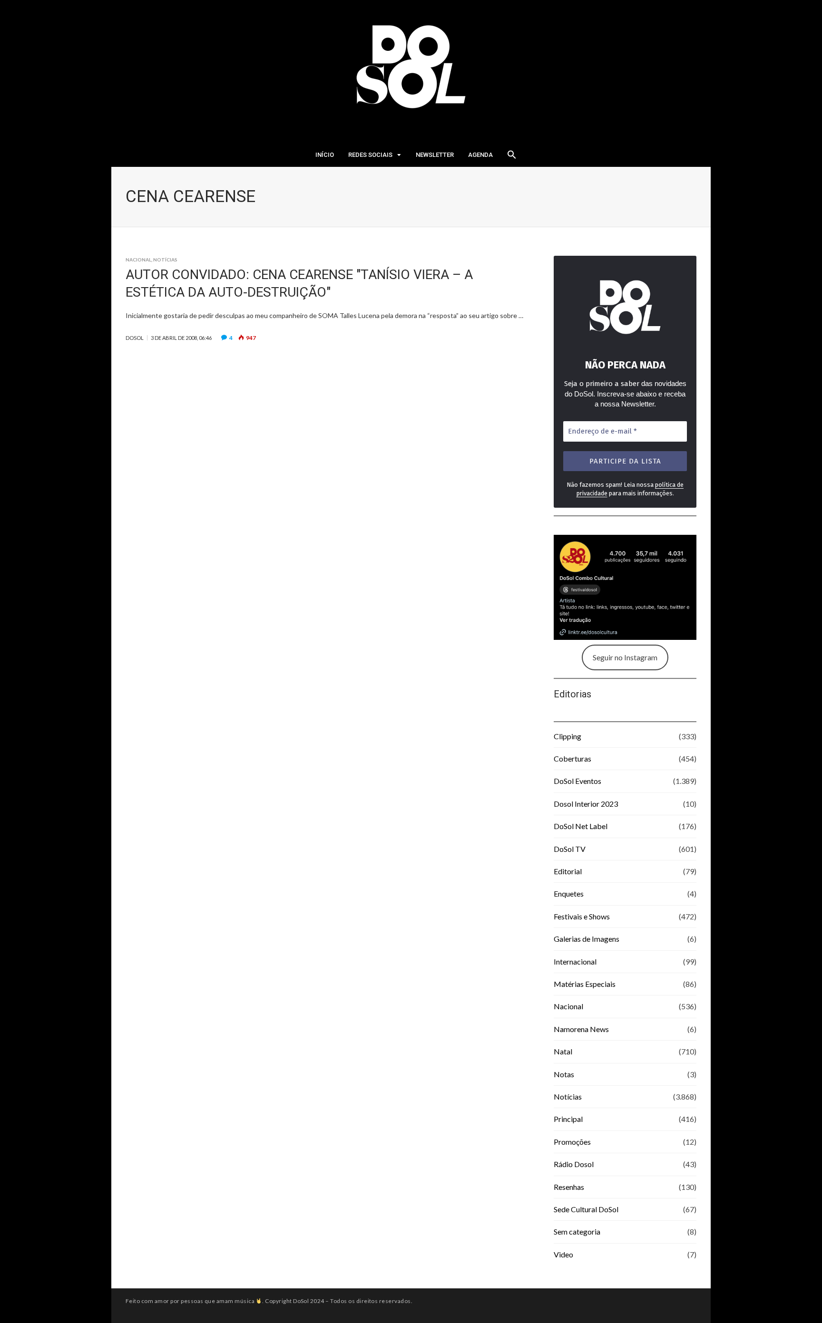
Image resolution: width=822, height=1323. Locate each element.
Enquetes (569, 893)
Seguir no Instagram (625, 657)
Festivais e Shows (582, 916)
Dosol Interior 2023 (586, 803)
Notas (564, 1074)
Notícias (165, 259)
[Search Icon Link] (512, 157)
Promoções (572, 1141)
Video (563, 1254)
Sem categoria (577, 1231)
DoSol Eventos (577, 780)
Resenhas (569, 1186)
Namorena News (581, 1028)
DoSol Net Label (580, 825)
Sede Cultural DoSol (586, 1209)
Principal (568, 1118)
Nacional (138, 259)
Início (324, 154)
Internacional (575, 961)
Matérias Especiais (585, 983)
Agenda (480, 154)
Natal (563, 1051)
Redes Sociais (370, 154)
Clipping (567, 736)
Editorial (568, 871)
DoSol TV (570, 848)
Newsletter (435, 154)
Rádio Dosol (574, 1163)
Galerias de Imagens (586, 938)
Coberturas (572, 758)
